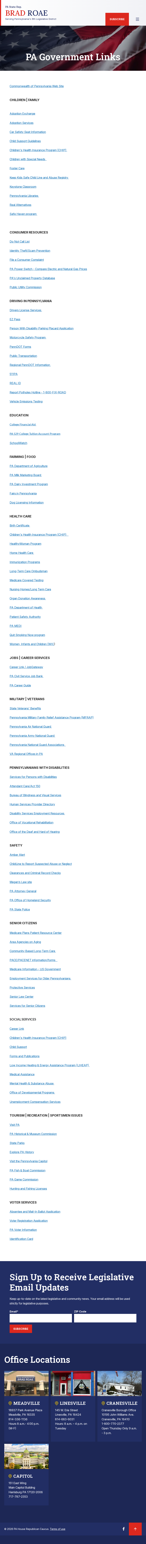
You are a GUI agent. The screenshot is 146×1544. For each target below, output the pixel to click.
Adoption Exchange (22, 113)
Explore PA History (22, 1152)
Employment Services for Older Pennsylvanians (40, 978)
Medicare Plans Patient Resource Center (36, 933)
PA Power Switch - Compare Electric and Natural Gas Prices (48, 269)
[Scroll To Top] (135, 1529)
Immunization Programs (25, 562)
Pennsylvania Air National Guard (31, 726)
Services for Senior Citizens (27, 1005)
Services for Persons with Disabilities (33, 777)
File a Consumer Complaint (27, 259)
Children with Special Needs (28, 159)
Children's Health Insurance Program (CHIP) (38, 150)
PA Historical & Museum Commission (33, 1134)
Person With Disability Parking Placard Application (42, 328)
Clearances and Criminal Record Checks (35, 873)
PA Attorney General (23, 891)
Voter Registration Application (29, 1220)
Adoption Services (21, 123)
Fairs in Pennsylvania (23, 493)
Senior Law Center (21, 996)
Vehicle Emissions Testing (26, 401)
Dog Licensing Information (27, 502)
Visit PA (15, 1125)
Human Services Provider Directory (32, 804)
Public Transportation (23, 356)
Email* (14, 1311)
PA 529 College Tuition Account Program (35, 433)
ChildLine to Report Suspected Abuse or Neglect (41, 864)
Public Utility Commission (26, 287)
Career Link (17, 1028)
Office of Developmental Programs (32, 1092)
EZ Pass (15, 319)
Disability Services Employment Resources (37, 813)
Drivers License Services (26, 310)
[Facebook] (123, 1530)
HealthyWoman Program (25, 543)
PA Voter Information (23, 1230)
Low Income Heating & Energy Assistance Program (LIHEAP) (50, 1065)
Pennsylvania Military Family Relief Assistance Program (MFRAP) (52, 717)
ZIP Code (80, 1311)
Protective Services (22, 987)
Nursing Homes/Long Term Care (30, 589)
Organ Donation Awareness (28, 598)
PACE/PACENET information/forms (34, 960)
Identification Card (21, 1239)
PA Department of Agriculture (29, 466)
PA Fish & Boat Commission (27, 1170)
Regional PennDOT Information (30, 365)
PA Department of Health (26, 607)
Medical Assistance (22, 1074)
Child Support (18, 1047)
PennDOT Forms (20, 346)
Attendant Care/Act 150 (25, 786)
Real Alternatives (20, 205)
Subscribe (117, 19)
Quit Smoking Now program (27, 635)
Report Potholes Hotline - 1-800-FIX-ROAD (38, 392)
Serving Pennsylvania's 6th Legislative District (30, 13)
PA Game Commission (24, 1179)
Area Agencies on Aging (25, 942)
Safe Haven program (23, 214)
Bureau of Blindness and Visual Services (35, 795)
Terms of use (57, 1528)
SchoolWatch (18, 443)
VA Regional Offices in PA (26, 754)
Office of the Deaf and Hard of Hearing (35, 831)
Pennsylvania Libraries (24, 196)
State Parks (17, 1143)
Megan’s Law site (21, 882)
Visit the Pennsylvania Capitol (28, 1161)
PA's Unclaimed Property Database (32, 278)
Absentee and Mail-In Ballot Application (35, 1211)
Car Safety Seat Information (28, 132)
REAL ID (15, 383)
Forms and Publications (25, 1056)
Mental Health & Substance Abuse (32, 1083)
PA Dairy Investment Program (29, 484)
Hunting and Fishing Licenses (28, 1188)
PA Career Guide (20, 685)
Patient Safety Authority (25, 617)
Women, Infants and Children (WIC (32, 644)
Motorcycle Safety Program (28, 337)
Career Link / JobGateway (26, 667)
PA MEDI (16, 626)
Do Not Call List (20, 241)
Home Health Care (22, 553)
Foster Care (17, 168)
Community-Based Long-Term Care (33, 951)
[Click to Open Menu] (137, 19)
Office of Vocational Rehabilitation (31, 822)
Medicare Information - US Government (35, 969)
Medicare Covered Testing (26, 580)
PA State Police (20, 909)
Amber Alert (17, 854)
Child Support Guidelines (25, 141)
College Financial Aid (23, 424)
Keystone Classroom (23, 186)
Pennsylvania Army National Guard (32, 735)
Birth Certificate (20, 525)
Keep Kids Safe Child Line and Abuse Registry (39, 177)
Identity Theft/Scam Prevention (30, 250)
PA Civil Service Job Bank (26, 676)
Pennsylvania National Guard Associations (38, 745)
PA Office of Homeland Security (30, 900)
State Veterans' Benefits (25, 708)
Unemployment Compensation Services (35, 1102)
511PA (14, 374)
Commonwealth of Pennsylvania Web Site (37, 86)
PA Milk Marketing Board (26, 475)
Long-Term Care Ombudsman (29, 571)
